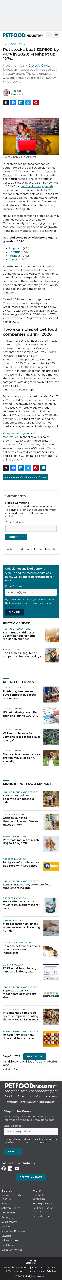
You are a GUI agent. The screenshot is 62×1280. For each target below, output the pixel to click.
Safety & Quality (13, 965)
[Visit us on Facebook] (3, 1168)
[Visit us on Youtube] (17, 1168)
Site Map (52, 1271)
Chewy (13, 259)
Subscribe (9, 1267)
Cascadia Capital (39, 65)
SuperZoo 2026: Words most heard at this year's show (19, 994)
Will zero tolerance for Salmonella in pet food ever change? (21, 737)
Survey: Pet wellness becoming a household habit (18, 799)
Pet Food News (12, 649)
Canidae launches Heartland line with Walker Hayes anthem (21, 821)
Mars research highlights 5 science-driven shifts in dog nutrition (21, 927)
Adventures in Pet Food (18, 942)
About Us (37, 1267)
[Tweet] (28, 102)
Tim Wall (16, 90)
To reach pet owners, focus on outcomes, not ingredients (21, 949)
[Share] (13, 102)
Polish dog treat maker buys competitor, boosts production (19, 695)
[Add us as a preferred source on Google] (43, 468)
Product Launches (14, 814)
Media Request (16, 1271)
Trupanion (15, 248)
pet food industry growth (37, 186)
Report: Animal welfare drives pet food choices (19, 1036)
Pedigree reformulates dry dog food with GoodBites (21, 864)
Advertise (23, 1267)
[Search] (49, 35)
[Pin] (36, 102)
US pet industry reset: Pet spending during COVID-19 (20, 714)
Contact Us (52, 1267)
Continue (16, 537)
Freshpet (14, 255)
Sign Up (14, 612)
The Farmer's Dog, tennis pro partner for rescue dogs (22, 654)
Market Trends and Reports (20, 792)
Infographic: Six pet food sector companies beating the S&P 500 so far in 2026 (20, 1016)
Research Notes (13, 920)
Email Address (15, 522)
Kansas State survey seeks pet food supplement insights (27, 886)
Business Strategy (14, 1009)
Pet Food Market (15, 43)
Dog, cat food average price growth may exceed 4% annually (22, 758)
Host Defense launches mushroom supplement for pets (21, 905)
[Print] (6, 102)
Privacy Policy (36, 1271)
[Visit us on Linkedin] (10, 1168)
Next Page (34, 1056)
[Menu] (56, 35)
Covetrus (14, 252)
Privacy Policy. (13, 606)
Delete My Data (30, 1177)
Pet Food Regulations (16, 629)
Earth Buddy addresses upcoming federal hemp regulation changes (19, 635)
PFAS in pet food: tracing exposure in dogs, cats (19, 970)
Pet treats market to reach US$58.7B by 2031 (21, 841)
